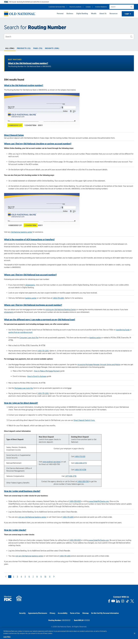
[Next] (54, 576)
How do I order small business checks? (22, 491)
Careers (88, 7)
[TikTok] (127, 601)
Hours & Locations (75, 7)
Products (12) (24, 48)
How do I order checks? (15, 530)
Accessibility (62, 613)
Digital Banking (82, 14)
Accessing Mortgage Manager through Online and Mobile (98, 365)
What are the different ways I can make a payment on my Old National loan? (39, 319)
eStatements (30, 285)
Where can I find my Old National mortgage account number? (33, 305)
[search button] (131, 7)
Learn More (6, 637)
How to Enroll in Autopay (36, 376)
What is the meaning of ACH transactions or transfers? (29, 239)
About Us (102, 14)
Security (22, 613)
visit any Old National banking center (32, 517)
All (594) (9, 48)
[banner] (19, 14)
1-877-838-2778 (70, 476)
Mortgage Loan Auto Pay (23, 388)
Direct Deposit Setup (14, 135)
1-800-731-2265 (58, 298)
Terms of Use (75, 613)
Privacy (52, 613)
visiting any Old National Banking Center (60, 310)
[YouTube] (113, 601)
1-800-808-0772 (80, 463)
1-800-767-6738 (80, 470)
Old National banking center (21, 232)
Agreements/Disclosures (37, 613)
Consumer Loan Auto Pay (28, 338)
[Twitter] (132, 601)
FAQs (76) (37, 48)
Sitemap (85, 613)
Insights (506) (52, 48)
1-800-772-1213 (79, 456)
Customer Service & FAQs (57, 7)
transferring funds (122, 330)
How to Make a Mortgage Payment (47, 371)
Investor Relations (101, 7)
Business (70, 14)
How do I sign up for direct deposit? (21, 403)
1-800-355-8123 (75, 501)
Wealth (93, 14)
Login (127, 14)
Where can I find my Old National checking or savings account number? (37, 143)
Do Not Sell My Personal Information (105, 613)
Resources (114, 14)
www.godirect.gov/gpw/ (52, 462)
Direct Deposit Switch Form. (84, 420)
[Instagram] (122, 601)
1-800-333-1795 (83, 481)
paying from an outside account (20, 332)
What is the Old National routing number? (28, 63)
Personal (60, 14)
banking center (30, 298)
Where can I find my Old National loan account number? (30, 274)
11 (49, 577)
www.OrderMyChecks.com (99, 501)
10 (45, 577)
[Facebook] (109, 601)
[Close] (134, 633)
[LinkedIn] (118, 601)
